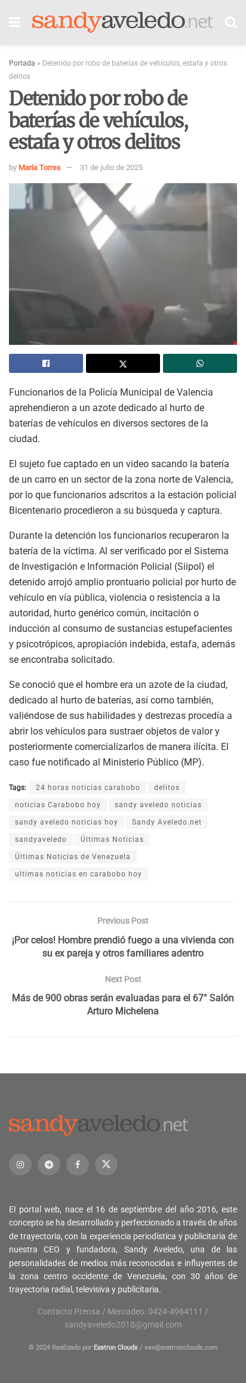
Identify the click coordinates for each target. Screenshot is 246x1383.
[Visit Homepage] (122, 22)
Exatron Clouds (116, 1347)
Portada (22, 63)
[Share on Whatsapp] (200, 363)
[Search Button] (231, 22)
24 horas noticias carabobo (88, 787)
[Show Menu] (14, 22)
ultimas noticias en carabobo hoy (78, 874)
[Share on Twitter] (123, 363)
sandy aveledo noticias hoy (66, 822)
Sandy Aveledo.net (167, 822)
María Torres (40, 167)
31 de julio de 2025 (111, 167)
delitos (167, 787)
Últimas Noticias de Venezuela (73, 857)
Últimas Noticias (112, 839)
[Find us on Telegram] (49, 1164)
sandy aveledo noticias (158, 805)
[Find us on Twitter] (106, 1164)
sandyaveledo (41, 839)
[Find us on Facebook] (77, 1164)
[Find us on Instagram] (20, 1164)
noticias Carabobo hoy (58, 805)
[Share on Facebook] (46, 363)
